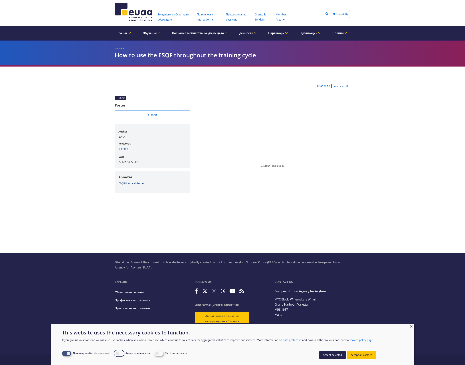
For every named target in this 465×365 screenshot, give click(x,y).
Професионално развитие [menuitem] (236, 17)
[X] (204, 291)
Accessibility (341, 14)
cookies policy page (361, 340)
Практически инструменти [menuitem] (205, 17)
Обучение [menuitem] (150, 33)
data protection (292, 340)
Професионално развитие (132, 300)
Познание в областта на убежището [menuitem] (198, 33)
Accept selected (332, 355)
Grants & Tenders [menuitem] (260, 17)
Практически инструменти (132, 308)
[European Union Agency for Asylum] (134, 12)
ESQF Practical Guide (131, 183)
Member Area (281, 17)
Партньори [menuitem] (276, 33)
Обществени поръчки (129, 292)
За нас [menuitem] (123, 33)
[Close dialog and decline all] (411, 326)
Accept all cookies (361, 355)
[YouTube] (232, 291)
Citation (322, 86)
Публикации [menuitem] (309, 33)
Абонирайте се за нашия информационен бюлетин (222, 318)
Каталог (119, 48)
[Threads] (223, 291)
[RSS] (241, 291)
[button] (327, 13)
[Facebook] (196, 291)
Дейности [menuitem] (246, 33)
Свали (152, 115)
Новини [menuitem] (338, 33)
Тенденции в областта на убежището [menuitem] (173, 17)
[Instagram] (214, 291)
